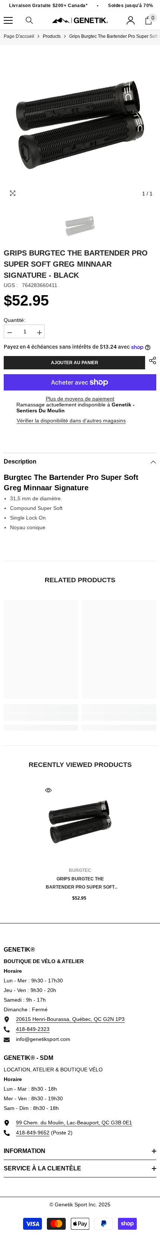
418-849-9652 (32, 1133)
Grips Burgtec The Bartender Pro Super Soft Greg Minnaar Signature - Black (80, 883)
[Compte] (130, 20)
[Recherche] (29, 20)
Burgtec (80, 870)
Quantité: (14, 320)
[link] (41, 717)
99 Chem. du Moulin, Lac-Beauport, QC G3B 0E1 (74, 1123)
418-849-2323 (32, 1029)
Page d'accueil (19, 36)
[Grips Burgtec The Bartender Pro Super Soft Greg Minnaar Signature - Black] (80, 822)
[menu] (8, 20)
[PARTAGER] (150, 360)
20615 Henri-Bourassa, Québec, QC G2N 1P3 (70, 1019)
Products (52, 36)
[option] (80, 125)
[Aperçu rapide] (48, 790)
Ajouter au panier (74, 362)
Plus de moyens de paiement (80, 399)
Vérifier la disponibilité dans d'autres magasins (71, 421)
